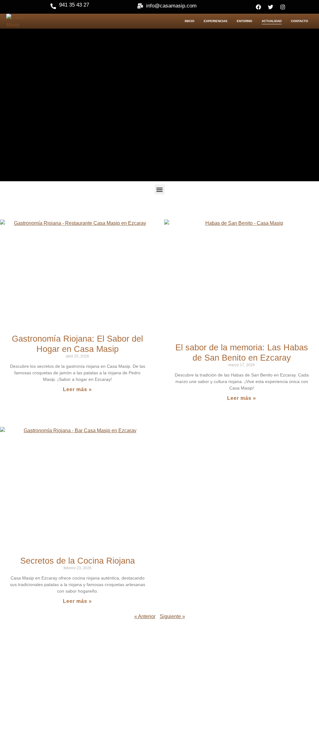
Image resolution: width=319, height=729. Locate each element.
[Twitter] (270, 7)
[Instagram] (283, 7)
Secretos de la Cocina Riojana (77, 561)
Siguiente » (172, 616)
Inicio (189, 21)
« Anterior (144, 616)
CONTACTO (299, 21)
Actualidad (272, 21)
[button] (160, 189)
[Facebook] (258, 7)
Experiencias (215, 21)
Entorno (244, 21)
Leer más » (77, 389)
